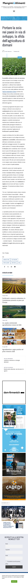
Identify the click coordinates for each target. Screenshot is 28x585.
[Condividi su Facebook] (4, 266)
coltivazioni (14, 259)
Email (6, 555)
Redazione (10, 51)
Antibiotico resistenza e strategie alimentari (12, 360)
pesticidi (14, 262)
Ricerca (19, 57)
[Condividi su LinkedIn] (11, 266)
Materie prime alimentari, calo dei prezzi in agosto (14, 369)
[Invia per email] (15, 266)
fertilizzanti (6, 262)
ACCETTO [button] (14, 581)
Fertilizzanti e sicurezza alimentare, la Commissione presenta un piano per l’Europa (13, 300)
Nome (6, 544)
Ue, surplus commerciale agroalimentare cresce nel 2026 (11, 324)
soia (19, 262)
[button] (14, 11)
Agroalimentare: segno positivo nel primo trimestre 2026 (12, 350)
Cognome (7, 549)
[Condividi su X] (8, 266)
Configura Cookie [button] (6, 581)
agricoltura (6, 259)
